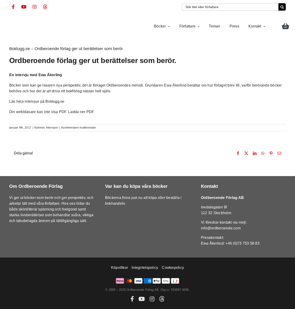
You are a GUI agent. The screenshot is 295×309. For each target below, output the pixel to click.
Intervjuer (52, 127)
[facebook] (13, 7)
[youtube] (24, 7)
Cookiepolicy (173, 268)
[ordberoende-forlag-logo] (18, 19)
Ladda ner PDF (81, 112)
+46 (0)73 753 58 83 (242, 243)
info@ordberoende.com (221, 228)
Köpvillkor (119, 268)
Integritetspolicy (145, 268)
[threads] (45, 7)
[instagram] (34, 7)
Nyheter (39, 127)
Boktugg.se (54, 101)
